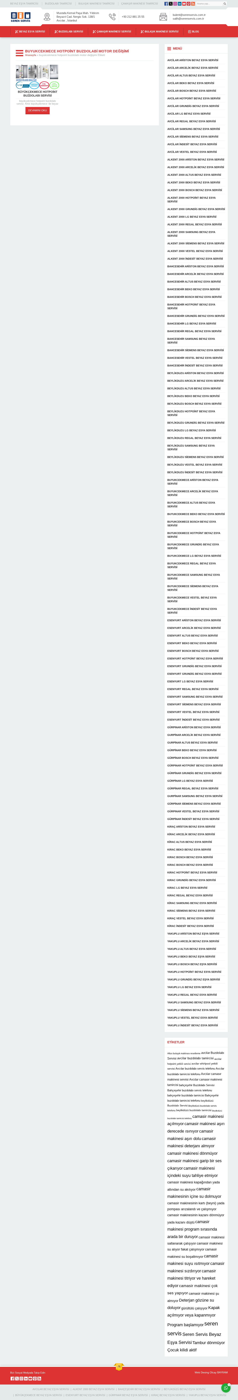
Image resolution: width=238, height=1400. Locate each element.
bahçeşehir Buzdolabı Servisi (196, 1085)
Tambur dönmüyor (208, 1342)
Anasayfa (30, 54)
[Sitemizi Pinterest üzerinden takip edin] (188, 4)
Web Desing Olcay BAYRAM (211, 1372)
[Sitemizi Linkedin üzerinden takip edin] (179, 4)
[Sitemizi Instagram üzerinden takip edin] (175, 4)
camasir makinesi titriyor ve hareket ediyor (191, 1278)
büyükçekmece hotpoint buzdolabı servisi (37, 93)
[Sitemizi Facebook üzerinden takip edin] (166, 4)
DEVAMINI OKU (37, 110)
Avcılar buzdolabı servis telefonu (195, 1068)
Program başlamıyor (185, 1324)
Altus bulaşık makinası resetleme (183, 1053)
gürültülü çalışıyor (194, 1308)
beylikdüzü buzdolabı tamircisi (193, 1110)
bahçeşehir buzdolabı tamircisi (185, 1095)
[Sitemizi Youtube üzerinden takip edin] (184, 4)
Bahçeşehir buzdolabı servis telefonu (189, 1090)
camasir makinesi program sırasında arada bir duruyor (192, 1229)
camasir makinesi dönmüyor (192, 1153)
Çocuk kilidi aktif (182, 1350)
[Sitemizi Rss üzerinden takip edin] (193, 4)
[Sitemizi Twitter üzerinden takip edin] (171, 4)
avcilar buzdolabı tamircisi (195, 1058)
